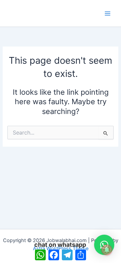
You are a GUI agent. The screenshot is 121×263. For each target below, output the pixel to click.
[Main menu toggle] (107, 13)
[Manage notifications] (107, 249)
